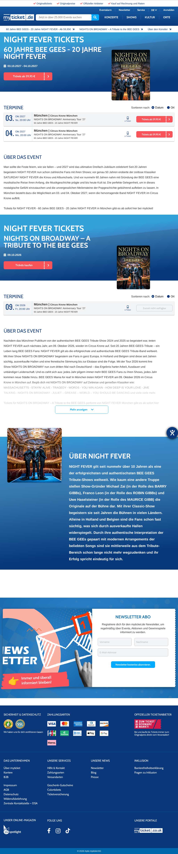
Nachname (142, 424)
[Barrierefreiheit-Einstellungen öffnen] (172, 432)
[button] (133, 447)
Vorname (105, 424)
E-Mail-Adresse (108, 435)
